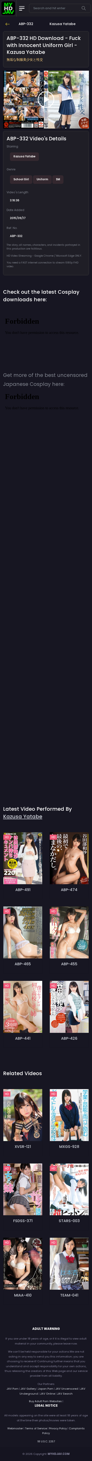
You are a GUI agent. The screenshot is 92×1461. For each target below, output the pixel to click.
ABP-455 (69, 964)
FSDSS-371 (23, 1221)
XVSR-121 (23, 1146)
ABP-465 (23, 964)
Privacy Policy (58, 1428)
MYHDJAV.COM (59, 1454)
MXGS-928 (69, 1146)
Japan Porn (45, 1389)
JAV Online (47, 1394)
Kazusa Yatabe (24, 156)
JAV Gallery (28, 1389)
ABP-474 (69, 889)
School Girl (21, 179)
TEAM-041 (69, 1295)
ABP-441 (22, 1038)
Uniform (42, 179)
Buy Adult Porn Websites (45, 1401)
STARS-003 (69, 1221)
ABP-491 (22, 889)
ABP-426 (69, 1038)
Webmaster (15, 1428)
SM (58, 179)
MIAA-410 (23, 1295)
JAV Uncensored (66, 1389)
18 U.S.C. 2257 (46, 1441)
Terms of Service (36, 1428)
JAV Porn (12, 1389)
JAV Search (65, 1394)
